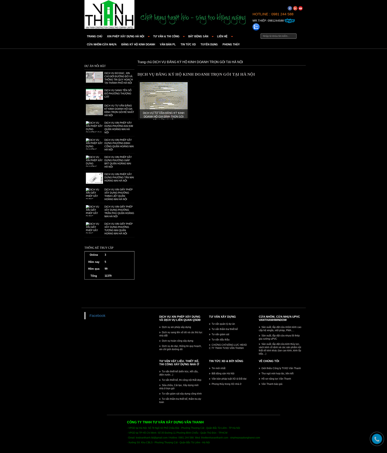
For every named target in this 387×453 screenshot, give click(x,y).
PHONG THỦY (231, 44)
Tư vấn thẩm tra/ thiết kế (224, 329)
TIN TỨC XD (188, 44)
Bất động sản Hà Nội (222, 373)
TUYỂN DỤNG (209, 44)
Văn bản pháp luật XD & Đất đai (229, 378)
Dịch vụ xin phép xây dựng (176, 327)
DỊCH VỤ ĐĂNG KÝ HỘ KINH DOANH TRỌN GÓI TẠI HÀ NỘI (198, 62)
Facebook (97, 316)
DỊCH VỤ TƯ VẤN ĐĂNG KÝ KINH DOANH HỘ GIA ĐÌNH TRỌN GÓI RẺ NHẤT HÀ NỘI (163, 117)
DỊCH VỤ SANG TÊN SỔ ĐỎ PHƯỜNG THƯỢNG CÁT (117, 93)
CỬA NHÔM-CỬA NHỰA (102, 44)
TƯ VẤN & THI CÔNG (166, 36)
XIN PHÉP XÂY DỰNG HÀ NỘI (125, 36)
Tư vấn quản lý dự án (223, 324)
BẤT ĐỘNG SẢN (198, 36)
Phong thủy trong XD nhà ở (226, 384)
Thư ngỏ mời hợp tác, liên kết (277, 373)
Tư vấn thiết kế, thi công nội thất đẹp (181, 380)
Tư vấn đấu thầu (220, 339)
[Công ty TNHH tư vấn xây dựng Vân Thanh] (109, 14)
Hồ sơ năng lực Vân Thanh (276, 378)
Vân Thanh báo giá (271, 384)
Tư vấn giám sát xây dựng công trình (181, 393)
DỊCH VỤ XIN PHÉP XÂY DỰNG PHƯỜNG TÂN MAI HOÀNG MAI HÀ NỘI (119, 177)
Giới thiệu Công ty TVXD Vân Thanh (281, 368)
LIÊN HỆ (222, 36)
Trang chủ (94, 36)
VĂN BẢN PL (168, 44)
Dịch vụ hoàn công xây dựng (177, 340)
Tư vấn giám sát (220, 334)
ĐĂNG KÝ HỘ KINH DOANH (138, 44)
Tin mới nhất (218, 368)
